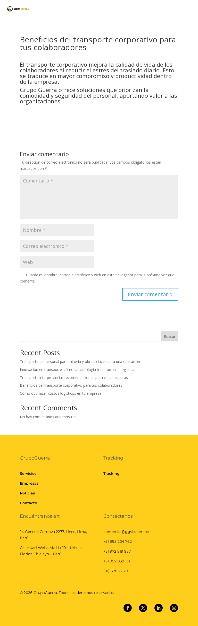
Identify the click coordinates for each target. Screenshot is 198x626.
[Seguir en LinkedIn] (158, 608)
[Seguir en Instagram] (174, 608)
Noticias (27, 493)
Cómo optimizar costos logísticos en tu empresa (60, 393)
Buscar (169, 336)
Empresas (29, 483)
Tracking (111, 473)
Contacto (28, 503)
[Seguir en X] (143, 608)
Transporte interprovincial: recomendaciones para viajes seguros (74, 377)
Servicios (28, 473)
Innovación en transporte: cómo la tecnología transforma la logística (77, 369)
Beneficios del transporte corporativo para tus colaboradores (71, 385)
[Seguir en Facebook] (127, 608)
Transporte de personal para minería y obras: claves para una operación (80, 361)
